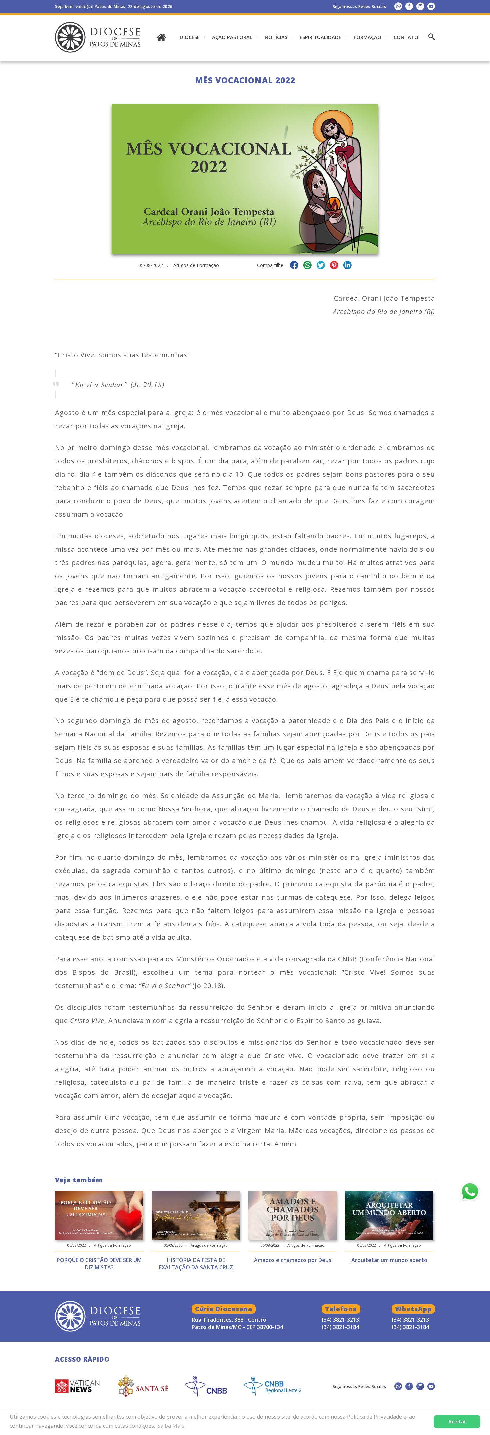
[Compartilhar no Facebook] (294, 266)
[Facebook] (409, 6)
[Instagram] (420, 6)
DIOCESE (190, 37)
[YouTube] (431, 6)
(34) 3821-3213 (410, 1319)
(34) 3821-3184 (410, 1327)
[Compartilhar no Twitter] (321, 266)
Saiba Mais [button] (170, 1425)
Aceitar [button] (457, 1421)
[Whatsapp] (398, 6)
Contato (406, 37)
